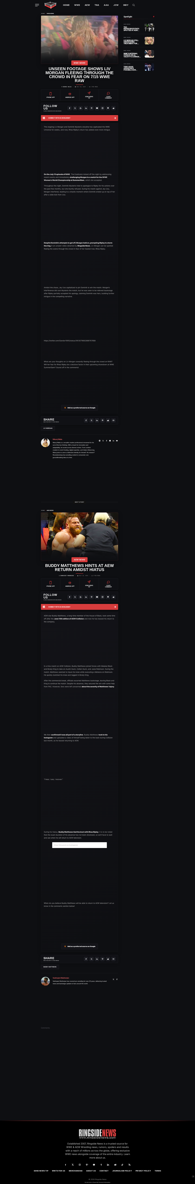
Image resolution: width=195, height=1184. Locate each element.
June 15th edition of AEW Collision (69, 619)
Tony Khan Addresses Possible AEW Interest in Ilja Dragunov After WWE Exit (131, 68)
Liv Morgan (47, 428)
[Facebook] (69, 108)
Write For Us (58, 1171)
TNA (97, 5)
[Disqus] (79, 1062)
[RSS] (129, 1164)
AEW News (50, 510)
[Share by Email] (113, 420)
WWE (77, 5)
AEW (87, 5)
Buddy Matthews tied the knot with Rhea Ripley (78, 832)
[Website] (99, 440)
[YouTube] (97, 108)
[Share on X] (91, 420)
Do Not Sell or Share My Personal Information (97, 1182)
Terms (158, 1171)
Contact (104, 1171)
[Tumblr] (101, 1164)
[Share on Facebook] (86, 420)
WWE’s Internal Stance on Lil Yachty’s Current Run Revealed (132, 55)
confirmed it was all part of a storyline (67, 735)
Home (66, 5)
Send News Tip (41, 1171)
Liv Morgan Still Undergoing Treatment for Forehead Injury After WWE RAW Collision (131, 42)
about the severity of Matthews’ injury (98, 687)
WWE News (50, 13)
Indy (125, 5)
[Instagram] (102, 108)
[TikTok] (122, 1164)
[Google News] (80, 108)
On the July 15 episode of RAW (57, 174)
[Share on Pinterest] (102, 420)
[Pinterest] (91, 108)
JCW (116, 5)
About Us (91, 1171)
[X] (75, 108)
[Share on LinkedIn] (97, 420)
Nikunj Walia (67, 87)
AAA (106, 5)
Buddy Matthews (49, 967)
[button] (134, 5)
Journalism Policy (122, 1171)
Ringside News (83, 246)
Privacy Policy (143, 1171)
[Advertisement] (59, 270)
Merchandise (76, 1171)
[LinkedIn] (86, 108)
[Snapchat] (108, 108)
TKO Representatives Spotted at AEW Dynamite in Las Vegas (131, 28)
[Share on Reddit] (108, 420)
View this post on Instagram (66, 845)
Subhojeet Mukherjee (67, 575)
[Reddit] (113, 108)
